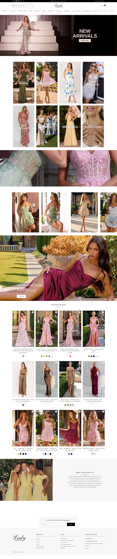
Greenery (47, 356)
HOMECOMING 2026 (22, 10)
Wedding (44, 10)
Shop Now (85, 40)
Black (23, 454)
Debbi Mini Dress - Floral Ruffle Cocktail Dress (94, 449)
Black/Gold (21, 454)
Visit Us (58, 13)
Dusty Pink (42, 356)
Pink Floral (23, 356)
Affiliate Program (40, 546)
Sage (44, 356)
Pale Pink (48, 454)
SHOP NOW (21, 296)
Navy (94, 356)
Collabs (38, 544)
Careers (38, 542)
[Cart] (104, 5)
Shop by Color (59, 10)
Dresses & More (12, 10)
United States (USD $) (99, 1)
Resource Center (39, 548)
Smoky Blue (73, 405)
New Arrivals (4, 10)
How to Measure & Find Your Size (68, 546)
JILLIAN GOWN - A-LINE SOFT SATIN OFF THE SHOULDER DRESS (46, 350)
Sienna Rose (68, 405)
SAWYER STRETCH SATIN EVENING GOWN (94, 350)
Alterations (63, 548)
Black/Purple (26, 454)
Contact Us (87, 546)
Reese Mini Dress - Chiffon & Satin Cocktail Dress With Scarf (47, 449)
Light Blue (43, 454)
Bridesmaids (37, 10)
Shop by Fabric (67, 10)
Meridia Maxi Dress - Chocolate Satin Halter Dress (46, 400)
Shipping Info (64, 538)
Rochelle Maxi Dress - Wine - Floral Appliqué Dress (94, 400)
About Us (38, 538)
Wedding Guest (51, 10)
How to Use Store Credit (66, 544)
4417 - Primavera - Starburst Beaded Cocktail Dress (23, 449)
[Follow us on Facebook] (12, 1)
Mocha (70, 405)
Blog (37, 540)
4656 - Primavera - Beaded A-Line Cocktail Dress (70, 449)
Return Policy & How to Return (67, 540)
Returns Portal (64, 542)
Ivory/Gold (18, 454)
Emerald (49, 356)
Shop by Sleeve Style (87, 10)
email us (22, 0)
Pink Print (92, 454)
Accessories (105, 10)
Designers (30, 10)
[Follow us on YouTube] (16, 1)
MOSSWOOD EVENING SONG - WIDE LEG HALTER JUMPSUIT (23, 400)
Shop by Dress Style (76, 10)
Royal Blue (69, 454)
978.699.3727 (90, 538)
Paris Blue (96, 356)
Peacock (91, 356)
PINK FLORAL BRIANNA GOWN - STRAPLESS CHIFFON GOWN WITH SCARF (70, 351)
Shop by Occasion (97, 10)
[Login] (101, 5)
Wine (71, 454)
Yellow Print (95, 454)
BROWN (23, 405)
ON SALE (112, 10)
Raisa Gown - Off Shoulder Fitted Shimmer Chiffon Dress (70, 400)
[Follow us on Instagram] (14, 1)
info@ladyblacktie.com (93, 541)
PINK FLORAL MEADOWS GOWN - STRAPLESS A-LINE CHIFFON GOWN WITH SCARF (23, 351)
